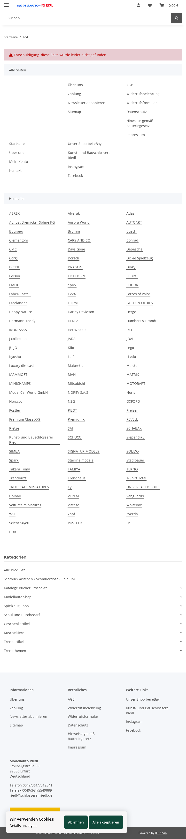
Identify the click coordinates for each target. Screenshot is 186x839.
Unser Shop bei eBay (84, 143)
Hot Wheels (77, 329)
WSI (12, 514)
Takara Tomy (19, 469)
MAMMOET (18, 374)
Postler (14, 410)
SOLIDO (132, 451)
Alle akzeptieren (106, 822)
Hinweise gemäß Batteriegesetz (139, 123)
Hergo (131, 312)
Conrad (132, 240)
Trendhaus (76, 478)
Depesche (134, 249)
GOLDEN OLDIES (139, 303)
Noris (130, 392)
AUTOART (134, 222)
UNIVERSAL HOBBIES (143, 487)
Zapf (71, 514)
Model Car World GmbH (28, 392)
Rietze (14, 428)
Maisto (131, 365)
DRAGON (75, 267)
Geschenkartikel (17, 623)
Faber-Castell (20, 294)
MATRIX (132, 374)
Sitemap (74, 111)
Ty (69, 487)
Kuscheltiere (14, 632)
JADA (72, 338)
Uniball (15, 496)
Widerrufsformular (141, 102)
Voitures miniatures (25, 505)
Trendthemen (15, 650)
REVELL (132, 419)
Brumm (74, 231)
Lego (130, 347)
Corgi (13, 258)
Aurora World (79, 222)
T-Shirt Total (136, 478)
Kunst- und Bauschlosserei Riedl (89, 155)
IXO (129, 329)
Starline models (80, 460)
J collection (18, 338)
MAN (72, 374)
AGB (129, 85)
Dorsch (73, 258)
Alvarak (74, 213)
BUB (12, 531)
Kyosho (15, 356)
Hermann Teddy (22, 320)
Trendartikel (14, 641)
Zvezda (132, 514)
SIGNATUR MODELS (83, 451)
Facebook (75, 175)
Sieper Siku (135, 437)
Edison (14, 276)
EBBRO (132, 276)
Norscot (15, 401)
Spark (13, 460)
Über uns (75, 85)
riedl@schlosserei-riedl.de (31, 795)
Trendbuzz (18, 478)
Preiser (132, 410)
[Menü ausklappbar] (6, 3)
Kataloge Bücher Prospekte (25, 588)
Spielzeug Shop (16, 606)
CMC (13, 249)
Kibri (72, 347)
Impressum (135, 134)
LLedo (131, 356)
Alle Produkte (14, 570)
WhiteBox (134, 505)
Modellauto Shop (17, 597)
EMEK (13, 285)
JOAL (130, 338)
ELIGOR (132, 285)
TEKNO (132, 469)
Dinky (130, 267)
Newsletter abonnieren (86, 102)
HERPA (73, 320)
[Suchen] (176, 18)
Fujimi (73, 303)
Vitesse (73, 505)
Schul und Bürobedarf (22, 614)
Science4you (19, 523)
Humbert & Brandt (141, 320)
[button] (138, 5)
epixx (72, 285)
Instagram (76, 166)
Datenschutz (136, 111)
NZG (71, 401)
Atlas (130, 213)
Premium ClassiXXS (24, 419)
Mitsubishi (76, 383)
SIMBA (14, 451)
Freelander (18, 303)
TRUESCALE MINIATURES (29, 487)
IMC (129, 523)
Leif (71, 356)
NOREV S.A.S (78, 392)
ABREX (14, 213)
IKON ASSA (18, 329)
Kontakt (15, 170)
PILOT (72, 410)
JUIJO (13, 347)
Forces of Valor (138, 294)
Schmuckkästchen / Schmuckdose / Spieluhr (39, 579)
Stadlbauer (135, 460)
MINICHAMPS (20, 383)
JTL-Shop (161, 833)
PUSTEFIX (75, 523)
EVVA (72, 294)
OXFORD (133, 401)
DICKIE (14, 267)
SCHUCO (75, 437)
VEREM (73, 496)
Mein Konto (18, 161)
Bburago (16, 231)
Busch (131, 231)
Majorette (76, 365)
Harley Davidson (81, 312)
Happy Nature (20, 312)
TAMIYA (74, 469)
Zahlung (74, 93)
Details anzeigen (23, 825)
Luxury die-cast (21, 365)
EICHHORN (76, 276)
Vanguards (135, 496)
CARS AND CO (79, 240)
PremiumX (76, 419)
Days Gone (76, 249)
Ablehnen (76, 822)
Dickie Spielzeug (139, 258)
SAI (70, 428)
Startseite (17, 143)
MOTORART (135, 383)
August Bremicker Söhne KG (32, 222)
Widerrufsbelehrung (143, 93)
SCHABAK (134, 428)
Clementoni (18, 240)
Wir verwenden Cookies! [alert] (32, 819)
